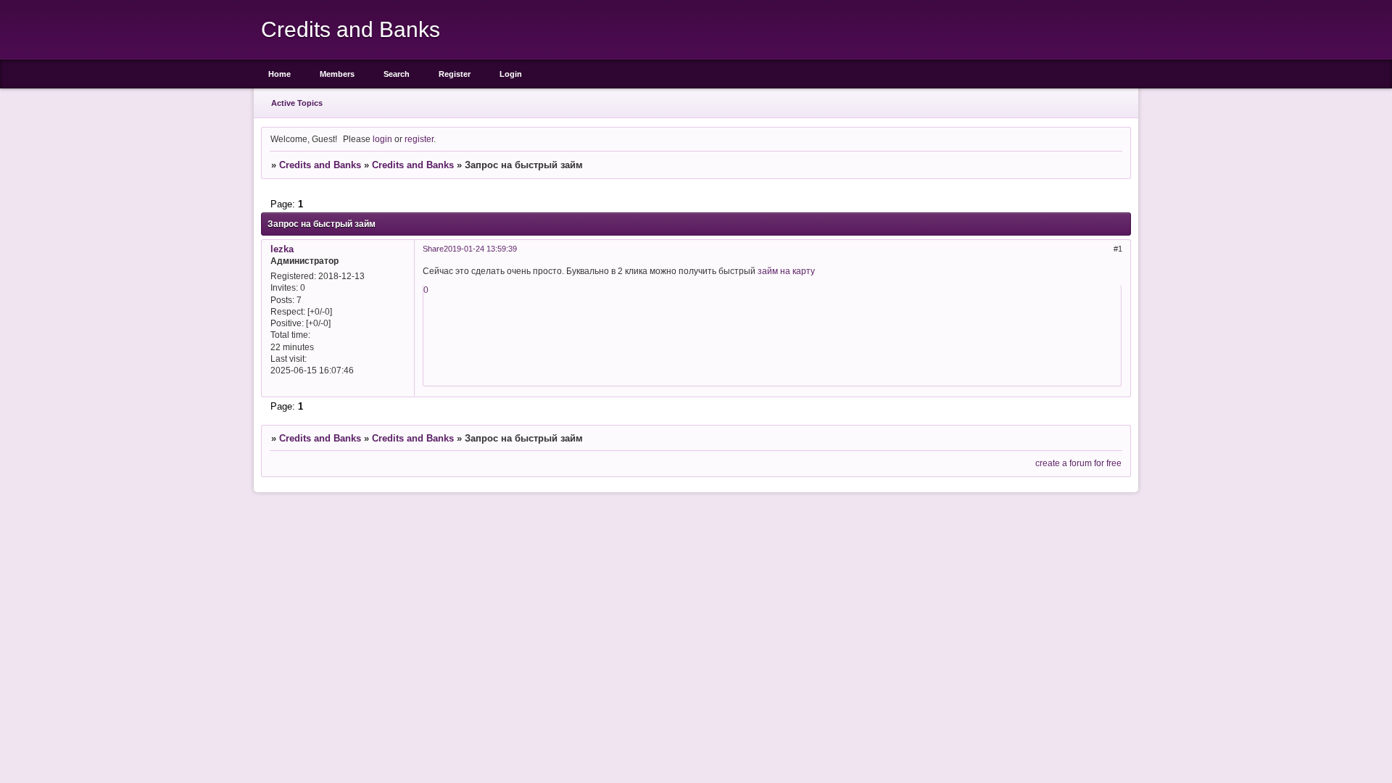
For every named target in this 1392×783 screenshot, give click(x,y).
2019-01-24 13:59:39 (480, 248)
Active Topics (297, 103)
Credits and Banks (320, 165)
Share (433, 248)
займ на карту (786, 271)
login (382, 139)
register (419, 139)
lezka (282, 249)
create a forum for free (1078, 463)
